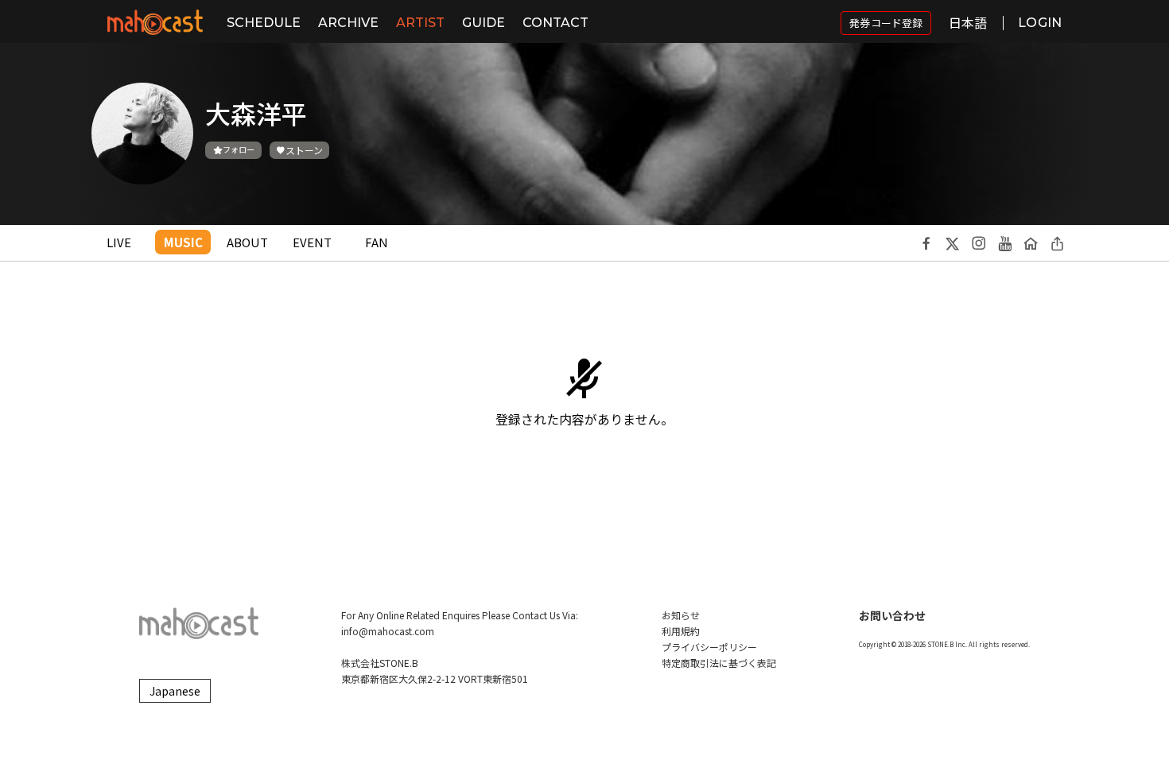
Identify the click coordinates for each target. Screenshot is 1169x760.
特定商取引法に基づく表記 (719, 662)
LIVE (119, 242)
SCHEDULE (264, 22)
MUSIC (183, 242)
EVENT (312, 242)
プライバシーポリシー (709, 646)
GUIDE (483, 22)
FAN (376, 242)
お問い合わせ (892, 615)
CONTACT (555, 22)
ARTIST (420, 22)
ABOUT (247, 242)
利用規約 (681, 631)
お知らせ (681, 615)
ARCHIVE (348, 22)
